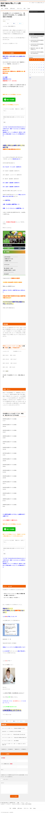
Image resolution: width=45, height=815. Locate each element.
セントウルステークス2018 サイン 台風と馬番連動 (10, 740)
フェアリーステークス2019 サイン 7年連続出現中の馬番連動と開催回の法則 (14, 737)
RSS (24, 8)
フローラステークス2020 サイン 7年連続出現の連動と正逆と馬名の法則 (13, 734)
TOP (2, 8)
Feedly (28, 8)
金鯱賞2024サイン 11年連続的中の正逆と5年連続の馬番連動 (21, 749)
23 (43, 69)
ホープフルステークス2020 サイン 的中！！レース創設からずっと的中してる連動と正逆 (14, 744)
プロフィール (19, 8)
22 (41, 69)
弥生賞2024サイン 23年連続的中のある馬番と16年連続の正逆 (8, 749)
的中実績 (6, 8)
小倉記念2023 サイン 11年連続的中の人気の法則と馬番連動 (11, 731)
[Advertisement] (36, 21)
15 (41, 67)
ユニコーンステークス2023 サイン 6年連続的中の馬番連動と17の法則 (13, 728)
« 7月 (30, 77)
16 (43, 67)
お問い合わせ (12, 8)
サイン (4, 21)
